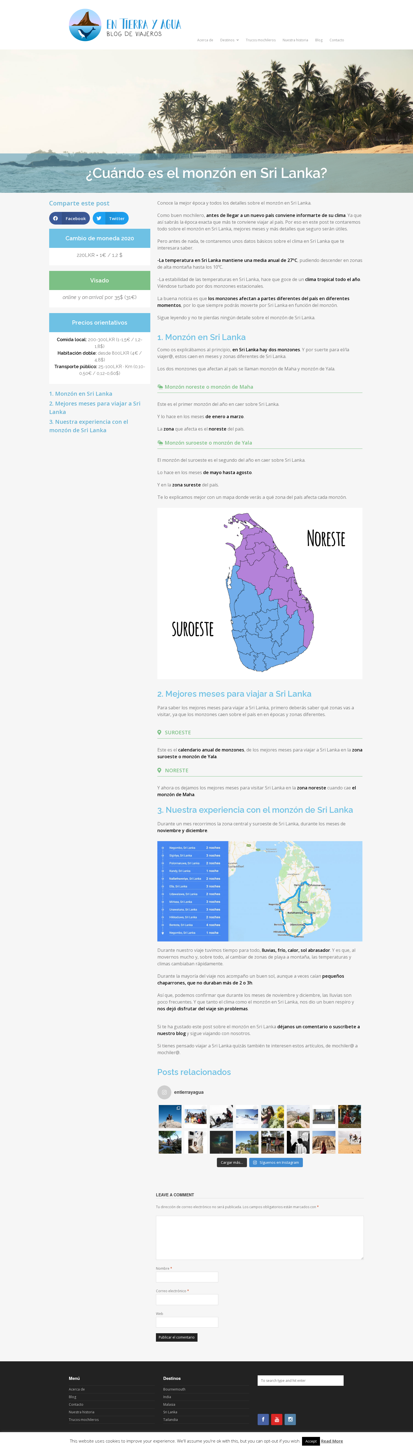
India (167, 1396)
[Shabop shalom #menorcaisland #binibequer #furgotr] (195, 1142)
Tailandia (170, 1419)
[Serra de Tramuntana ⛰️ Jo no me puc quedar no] (298, 1116)
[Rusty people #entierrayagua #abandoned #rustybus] (272, 1142)
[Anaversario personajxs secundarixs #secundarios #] (195, 1116)
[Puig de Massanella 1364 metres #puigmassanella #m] (170, 1116)
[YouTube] (276, 1419)
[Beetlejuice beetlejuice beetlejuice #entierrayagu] (349, 1116)
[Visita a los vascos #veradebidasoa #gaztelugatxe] (323, 1116)
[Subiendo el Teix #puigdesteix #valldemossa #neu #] (221, 1116)
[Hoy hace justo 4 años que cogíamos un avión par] (298, 1142)
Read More (332, 1441)
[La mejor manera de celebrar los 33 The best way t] (349, 1142)
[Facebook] (263, 1419)
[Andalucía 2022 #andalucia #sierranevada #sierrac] (247, 1116)
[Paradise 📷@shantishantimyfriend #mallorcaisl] (247, 1142)
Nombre (164, 1268)
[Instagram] (290, 1419)
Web (159, 1313)
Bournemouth (174, 1389)
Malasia (169, 1404)
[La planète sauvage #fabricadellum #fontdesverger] (170, 1142)
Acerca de (205, 40)
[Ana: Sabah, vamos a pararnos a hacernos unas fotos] (272, 1116)
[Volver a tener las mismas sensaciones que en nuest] (323, 1142)
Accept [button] (311, 1441)
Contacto (337, 40)
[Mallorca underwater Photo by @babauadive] (221, 1142)
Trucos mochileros (261, 40)
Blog (319, 40)
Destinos (227, 40)
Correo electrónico (172, 1291)
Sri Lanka (170, 1412)
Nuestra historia (295, 40)
